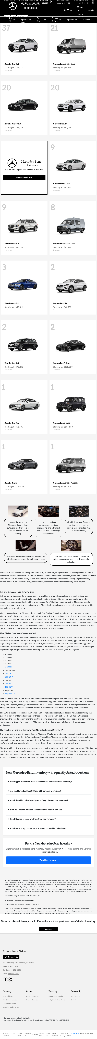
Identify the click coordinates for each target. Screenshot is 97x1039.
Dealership (76, 991)
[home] (65, 10)
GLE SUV (9, 683)
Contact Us (13, 957)
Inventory (7, 991)
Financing (52, 991)
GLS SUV (9, 687)
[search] (71, 10)
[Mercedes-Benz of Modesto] (24, 6)
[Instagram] (10, 979)
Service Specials (32, 1000)
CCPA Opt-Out (55, 1034)
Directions (75, 1000)
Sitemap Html (41, 1034)
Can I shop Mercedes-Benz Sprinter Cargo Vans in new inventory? (39, 800)
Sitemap (35, 1034)
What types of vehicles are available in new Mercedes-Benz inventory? (41, 781)
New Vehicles (8, 996)
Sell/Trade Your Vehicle (57, 1000)
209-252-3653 (15, 970)
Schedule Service (32, 996)
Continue (48, 929)
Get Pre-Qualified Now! (24, 177)
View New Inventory (48, 860)
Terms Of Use (28, 1034)
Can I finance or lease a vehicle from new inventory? (33, 819)
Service (29, 991)
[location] (68, 10)
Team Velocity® (74, 1034)
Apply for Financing (56, 996)
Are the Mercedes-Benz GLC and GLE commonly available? (35, 791)
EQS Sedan (10, 693)
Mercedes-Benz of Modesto (9, 1034)
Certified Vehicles (9, 1003)
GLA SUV (9, 673)
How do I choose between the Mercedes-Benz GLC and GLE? (36, 809)
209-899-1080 (13, 966)
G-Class (8, 666)
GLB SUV (9, 677)
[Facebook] (5, 979)
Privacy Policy (19, 1034)
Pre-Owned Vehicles (10, 1000)
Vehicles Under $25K (11, 1007)
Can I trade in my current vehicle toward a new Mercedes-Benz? (38, 828)
